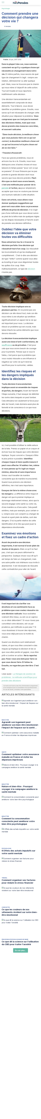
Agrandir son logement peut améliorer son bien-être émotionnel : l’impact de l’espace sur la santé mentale (20, 725)
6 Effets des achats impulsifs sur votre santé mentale (18, 852)
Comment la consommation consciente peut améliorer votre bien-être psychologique (18, 821)
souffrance (7, 345)
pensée (5, 188)
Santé (4, 752)
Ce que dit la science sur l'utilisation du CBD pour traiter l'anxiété (20, 943)
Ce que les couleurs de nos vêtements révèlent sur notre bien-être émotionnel (19, 912)
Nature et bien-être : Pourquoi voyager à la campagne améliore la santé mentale (19, 789)
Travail (4, 878)
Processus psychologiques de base (15, 939)
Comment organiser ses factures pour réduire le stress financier (18, 881)
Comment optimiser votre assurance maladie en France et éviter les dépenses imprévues (20, 757)
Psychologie (6, 8)
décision (31, 269)
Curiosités (6, 907)
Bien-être (5, 720)
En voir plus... (20, 950)
